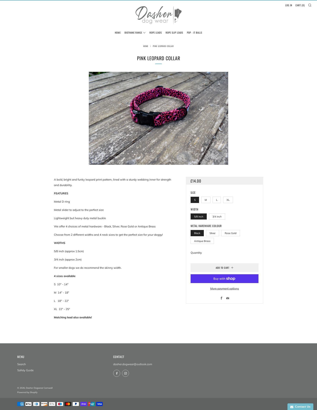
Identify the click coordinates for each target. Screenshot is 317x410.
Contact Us (302, 406)
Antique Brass (202, 240)
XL (228, 199)
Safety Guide (25, 370)
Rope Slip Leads (174, 32)
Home (145, 46)
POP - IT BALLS (194, 32)
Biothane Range (133, 32)
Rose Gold (230, 233)
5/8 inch (198, 216)
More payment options (224, 288)
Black (197, 233)
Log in (288, 5)
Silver (212, 233)
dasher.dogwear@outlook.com (132, 364)
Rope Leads (156, 32)
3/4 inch (217, 216)
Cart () (300, 5)
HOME (118, 32)
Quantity (196, 252)
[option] (158, 118)
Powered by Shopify (27, 392)
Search (21, 364)
